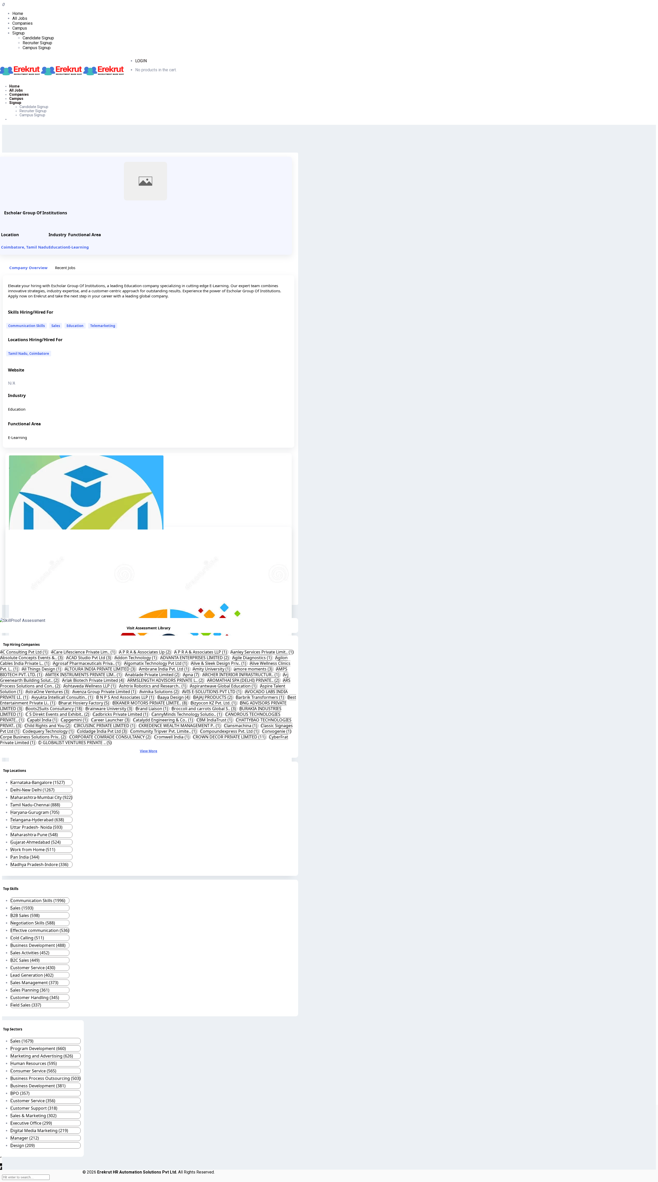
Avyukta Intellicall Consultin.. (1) (63, 697)
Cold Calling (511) (27, 938)
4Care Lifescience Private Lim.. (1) (83, 652)
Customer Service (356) (33, 1101)
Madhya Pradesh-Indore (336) (39, 864)
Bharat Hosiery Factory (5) (84, 703)
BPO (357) (20, 1093)
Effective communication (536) (40, 930)
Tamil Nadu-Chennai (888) (35, 805)
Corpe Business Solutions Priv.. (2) (33, 737)
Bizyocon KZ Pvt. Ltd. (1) (214, 703)
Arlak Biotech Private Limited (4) (93, 680)
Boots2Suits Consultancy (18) (54, 708)
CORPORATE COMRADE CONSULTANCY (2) (110, 737)
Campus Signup (37, 47)
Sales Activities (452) (30, 953)
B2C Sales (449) (25, 960)
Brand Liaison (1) (152, 708)
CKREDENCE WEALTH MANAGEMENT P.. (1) (180, 725)
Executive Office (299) (31, 1123)
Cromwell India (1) (172, 737)
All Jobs (19, 18)
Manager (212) (25, 1138)
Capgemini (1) (75, 720)
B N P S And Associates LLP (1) (125, 697)
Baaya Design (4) (174, 697)
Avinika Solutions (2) (160, 691)
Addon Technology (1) (136, 657)
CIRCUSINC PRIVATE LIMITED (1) (105, 725)
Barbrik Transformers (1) (260, 697)
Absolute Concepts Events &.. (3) (32, 657)
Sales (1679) (22, 1041)
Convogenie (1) (276, 731)
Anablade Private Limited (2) (152, 674)
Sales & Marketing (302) (34, 1115)
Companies (22, 23)
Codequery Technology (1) (49, 731)
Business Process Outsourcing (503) (45, 1078)
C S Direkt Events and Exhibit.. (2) (58, 714)
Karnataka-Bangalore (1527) (38, 782)
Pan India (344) (25, 857)
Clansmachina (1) (241, 725)
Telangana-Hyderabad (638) (37, 820)
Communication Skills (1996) (38, 900)
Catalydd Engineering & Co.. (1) (163, 720)
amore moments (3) (253, 669)
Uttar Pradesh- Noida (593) (36, 827)
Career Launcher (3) (111, 720)
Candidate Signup (38, 38)
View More (148, 751)
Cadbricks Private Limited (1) (121, 714)
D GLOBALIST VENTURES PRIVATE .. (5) (75, 742)
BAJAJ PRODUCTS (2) (213, 697)
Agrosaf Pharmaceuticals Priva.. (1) (87, 663)
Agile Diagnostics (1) (252, 657)
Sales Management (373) (34, 982)
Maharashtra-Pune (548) (34, 834)
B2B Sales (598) (25, 915)
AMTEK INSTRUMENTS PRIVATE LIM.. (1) (84, 674)
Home (17, 13)
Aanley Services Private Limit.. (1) (262, 652)
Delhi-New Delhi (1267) (32, 790)
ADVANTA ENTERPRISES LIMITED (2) (195, 657)
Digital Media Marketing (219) (39, 1130)
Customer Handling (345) (35, 997)
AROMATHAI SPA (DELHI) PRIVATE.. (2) (243, 680)
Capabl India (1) (42, 720)
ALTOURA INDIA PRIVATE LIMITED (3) (100, 669)
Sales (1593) (22, 908)
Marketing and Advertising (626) (42, 1056)
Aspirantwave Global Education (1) (224, 686)
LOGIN (141, 60)
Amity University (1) (212, 669)
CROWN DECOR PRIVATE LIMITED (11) (230, 737)
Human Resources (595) (34, 1063)
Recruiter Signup (37, 42)
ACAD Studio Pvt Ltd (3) (89, 657)
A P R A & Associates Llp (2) (145, 652)
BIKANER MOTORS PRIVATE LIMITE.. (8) (150, 703)
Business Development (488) (38, 945)
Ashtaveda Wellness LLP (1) (90, 686)
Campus (19, 28)
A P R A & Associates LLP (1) (201, 652)
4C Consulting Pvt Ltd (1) (24, 652)
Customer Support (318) (34, 1108)
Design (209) (23, 1145)
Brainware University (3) (109, 708)
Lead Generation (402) (32, 975)
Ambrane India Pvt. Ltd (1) (164, 669)
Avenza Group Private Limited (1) (104, 691)
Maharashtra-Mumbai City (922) (41, 797)
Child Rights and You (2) (48, 725)
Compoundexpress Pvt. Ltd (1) (230, 731)
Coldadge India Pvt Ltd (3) (102, 731)
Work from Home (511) (33, 849)
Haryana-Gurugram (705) (35, 812)
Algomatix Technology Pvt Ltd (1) (156, 663)
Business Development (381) (38, 1086)
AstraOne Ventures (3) (48, 691)
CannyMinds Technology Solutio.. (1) (187, 714)
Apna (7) (191, 674)
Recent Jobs (65, 267)
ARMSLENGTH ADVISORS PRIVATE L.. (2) (166, 680)
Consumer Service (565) (33, 1071)
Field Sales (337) (26, 1005)
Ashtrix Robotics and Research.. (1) (153, 686)
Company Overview (28, 267)
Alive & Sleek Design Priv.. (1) (219, 663)
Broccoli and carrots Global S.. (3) (204, 708)
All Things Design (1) (42, 669)
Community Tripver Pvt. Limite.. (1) (164, 731)
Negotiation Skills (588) (33, 923)
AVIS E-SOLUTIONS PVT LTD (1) (212, 691)
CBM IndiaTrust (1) (215, 720)
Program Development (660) (38, 1048)
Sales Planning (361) (30, 990)
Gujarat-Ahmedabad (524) (36, 842)
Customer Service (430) (33, 968)
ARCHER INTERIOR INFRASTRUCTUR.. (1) (241, 674)
